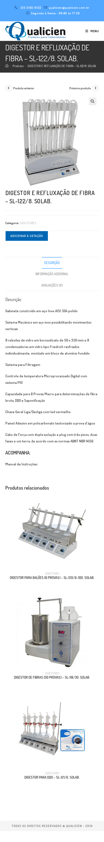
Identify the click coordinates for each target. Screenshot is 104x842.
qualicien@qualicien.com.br (69, 7)
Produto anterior (23, 88)
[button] (93, 101)
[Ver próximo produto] (95, 88)
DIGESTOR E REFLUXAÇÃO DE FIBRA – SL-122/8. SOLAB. (62, 66)
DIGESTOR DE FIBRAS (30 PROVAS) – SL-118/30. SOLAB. (52, 677)
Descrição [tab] (52, 263)
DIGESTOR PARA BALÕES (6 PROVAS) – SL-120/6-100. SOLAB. (52, 578)
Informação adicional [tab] (52, 274)
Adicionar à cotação (26, 236)
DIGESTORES (28, 223)
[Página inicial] (6, 66)
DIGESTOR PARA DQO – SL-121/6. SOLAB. (52, 777)
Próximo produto (80, 88)
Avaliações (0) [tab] (52, 285)
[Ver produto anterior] (8, 88)
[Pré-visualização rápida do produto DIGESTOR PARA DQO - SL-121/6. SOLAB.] (97, 703)
